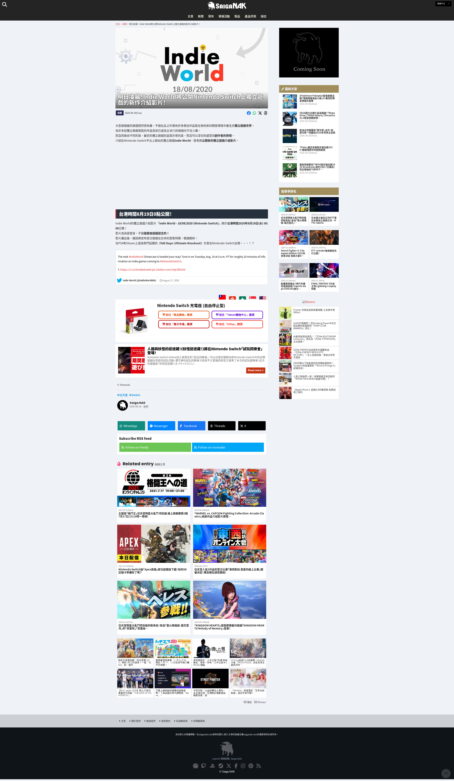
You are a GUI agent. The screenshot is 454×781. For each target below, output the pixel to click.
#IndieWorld (136, 256)
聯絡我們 (151, 721)
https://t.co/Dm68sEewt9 (135, 269)
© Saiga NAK (227, 771)
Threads (219, 426)
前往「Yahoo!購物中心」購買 (236, 314)
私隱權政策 (182, 721)
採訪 (263, 16)
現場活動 (224, 16)
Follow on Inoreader (211, 447)
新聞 (201, 16)
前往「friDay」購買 (231, 323)
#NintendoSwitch (170, 261)
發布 (211, 16)
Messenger (161, 426)
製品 (237, 16)
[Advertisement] (191, 178)
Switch (136, 395)
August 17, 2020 (170, 280)
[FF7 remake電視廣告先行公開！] (324, 237)
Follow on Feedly (136, 447)
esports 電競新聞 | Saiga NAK (227, 758)
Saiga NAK (227, 6)
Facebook (190, 426)
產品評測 (250, 16)
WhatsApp (130, 426)
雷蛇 (249, 702)
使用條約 (165, 721)
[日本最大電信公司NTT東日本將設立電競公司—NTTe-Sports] (324, 204)
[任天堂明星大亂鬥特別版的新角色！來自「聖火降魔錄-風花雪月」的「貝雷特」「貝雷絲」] (293, 204)
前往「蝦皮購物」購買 (179, 314)
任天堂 (124, 395)
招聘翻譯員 (199, 721)
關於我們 (136, 721)
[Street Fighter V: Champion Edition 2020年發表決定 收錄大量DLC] (293, 237)
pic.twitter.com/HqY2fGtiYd (168, 269)
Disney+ (262, 702)
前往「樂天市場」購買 (179, 323)
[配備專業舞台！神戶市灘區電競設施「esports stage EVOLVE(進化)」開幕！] (293, 270)
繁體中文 (441, 3)
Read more (254, 370)
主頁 (190, 16)
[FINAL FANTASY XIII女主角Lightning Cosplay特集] (324, 270)
